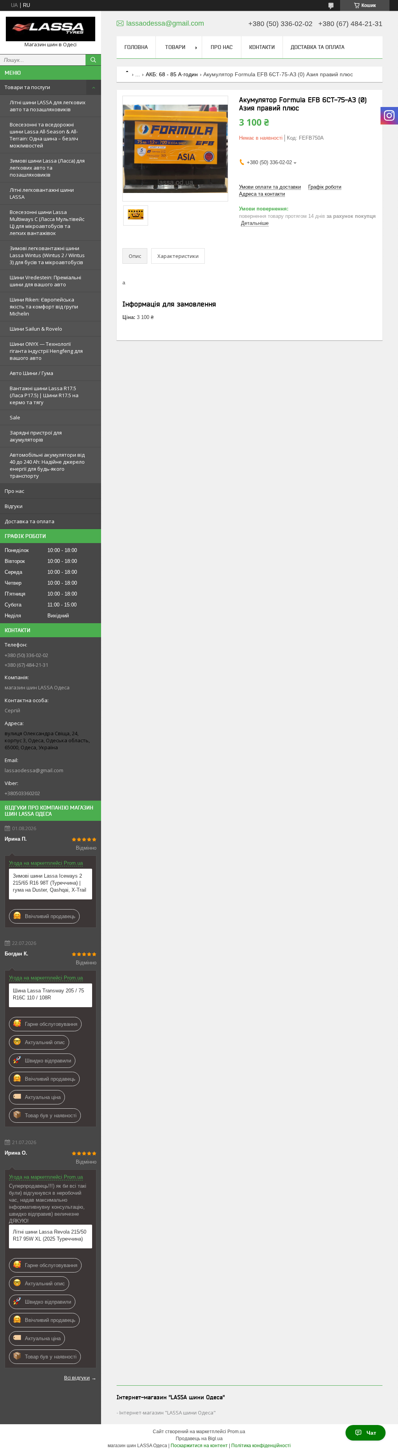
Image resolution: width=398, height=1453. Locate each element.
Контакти (262, 47)
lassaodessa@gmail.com (34, 770)
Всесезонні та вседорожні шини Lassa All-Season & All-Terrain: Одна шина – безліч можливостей (44, 135)
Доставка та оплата (29, 521)
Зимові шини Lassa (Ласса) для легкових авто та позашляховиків (47, 167)
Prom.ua (236, 1431)
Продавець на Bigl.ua (199, 1438)
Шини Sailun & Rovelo (36, 328)
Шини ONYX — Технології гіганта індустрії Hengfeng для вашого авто (46, 350)
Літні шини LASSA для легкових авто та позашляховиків (48, 106)
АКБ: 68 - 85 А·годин (172, 74)
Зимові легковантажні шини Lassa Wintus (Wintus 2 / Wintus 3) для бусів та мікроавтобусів (47, 255)
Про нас (14, 490)
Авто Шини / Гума (31, 373)
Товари (175, 47)
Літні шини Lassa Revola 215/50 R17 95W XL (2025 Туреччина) (49, 1235)
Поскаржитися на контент (199, 1445)
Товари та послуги (27, 87)
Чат (371, 1433)
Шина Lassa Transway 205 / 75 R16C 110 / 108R (48, 994)
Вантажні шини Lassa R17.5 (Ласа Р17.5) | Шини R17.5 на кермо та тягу (44, 395)
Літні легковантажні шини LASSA (42, 193)
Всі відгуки (77, 1377)
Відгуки (14, 506)
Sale (15, 417)
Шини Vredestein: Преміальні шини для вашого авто (45, 281)
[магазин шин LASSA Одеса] (50, 29)
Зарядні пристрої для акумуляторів (36, 436)
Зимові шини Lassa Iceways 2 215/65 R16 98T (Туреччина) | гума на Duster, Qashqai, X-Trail (49, 883)
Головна (136, 47)
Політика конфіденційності (261, 1445)
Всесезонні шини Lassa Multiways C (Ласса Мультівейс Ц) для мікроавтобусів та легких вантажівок (47, 223)
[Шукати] (93, 60)
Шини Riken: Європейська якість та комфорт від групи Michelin (44, 306)
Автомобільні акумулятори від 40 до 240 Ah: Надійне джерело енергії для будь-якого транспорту (47, 465)
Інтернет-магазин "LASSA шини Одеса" (167, 1412)
